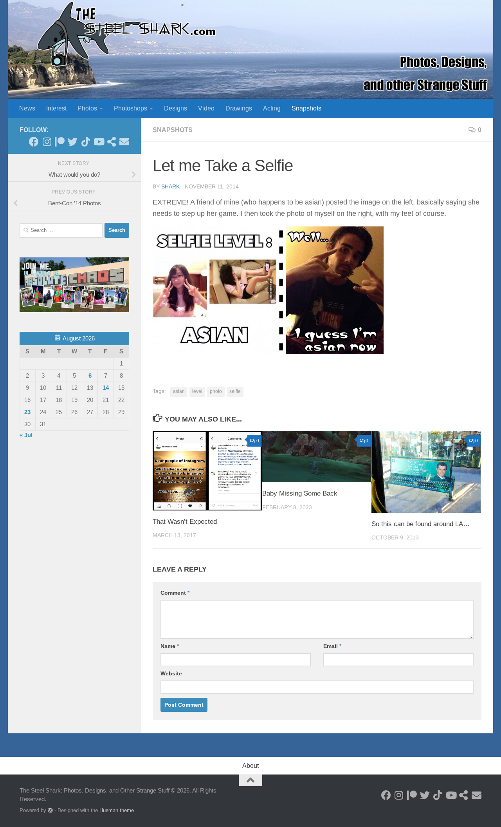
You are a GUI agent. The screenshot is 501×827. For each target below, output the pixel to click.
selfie (235, 391)
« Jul (26, 435)
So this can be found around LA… (420, 524)
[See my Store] (111, 142)
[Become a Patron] (60, 142)
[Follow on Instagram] (47, 142)
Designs (175, 108)
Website (171, 673)
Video (206, 108)
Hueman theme (116, 810)
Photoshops (130, 108)
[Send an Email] (124, 142)
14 (106, 387)
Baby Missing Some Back (299, 493)
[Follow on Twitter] (72, 142)
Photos (87, 108)
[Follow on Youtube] (98, 142)
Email (332, 646)
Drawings (238, 108)
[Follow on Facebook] (34, 142)
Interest (56, 108)
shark (170, 186)
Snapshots (306, 108)
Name (169, 646)
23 (27, 412)
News (27, 108)
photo (216, 391)
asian (179, 391)
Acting (272, 108)
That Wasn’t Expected (185, 521)
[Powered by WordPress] (50, 810)
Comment (174, 593)
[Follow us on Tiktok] (85, 142)
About (250, 765)
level (197, 391)
